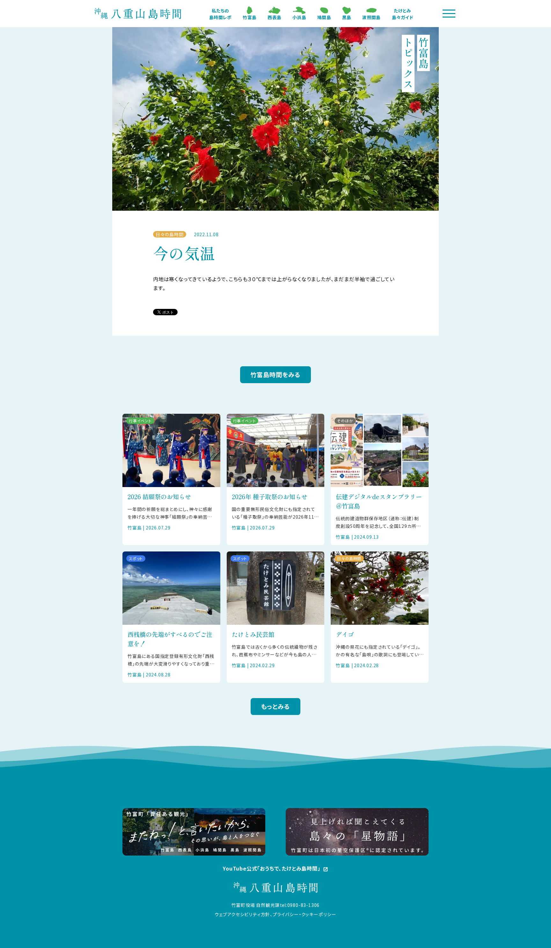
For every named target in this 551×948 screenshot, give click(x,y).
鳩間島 (324, 17)
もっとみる (275, 706)
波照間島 (371, 17)
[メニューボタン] (449, 13)
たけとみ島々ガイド (402, 13)
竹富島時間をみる (275, 374)
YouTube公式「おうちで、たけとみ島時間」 (275, 868)
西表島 (274, 17)
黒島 (346, 17)
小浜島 (299, 17)
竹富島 (249, 17)
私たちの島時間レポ (220, 13)
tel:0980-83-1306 (300, 905)
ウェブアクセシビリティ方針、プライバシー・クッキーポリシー (275, 914)
